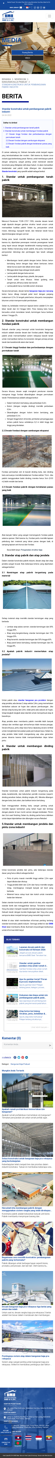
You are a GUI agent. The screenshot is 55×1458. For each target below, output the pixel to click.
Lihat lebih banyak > (39, 1027)
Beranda (6, 79)
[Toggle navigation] (49, 16)
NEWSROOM (20, 79)
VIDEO (27, 58)
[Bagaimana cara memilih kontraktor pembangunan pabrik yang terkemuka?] (27, 1239)
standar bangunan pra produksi (32, 700)
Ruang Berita (27, 52)
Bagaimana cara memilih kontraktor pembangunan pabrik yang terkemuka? (26, 1258)
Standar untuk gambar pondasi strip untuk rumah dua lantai (33, 964)
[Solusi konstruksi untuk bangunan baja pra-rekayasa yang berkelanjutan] (27, 1140)
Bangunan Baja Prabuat (14, 82)
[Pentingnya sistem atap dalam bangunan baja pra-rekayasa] (27, 1337)
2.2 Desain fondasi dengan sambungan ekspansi (25, 140)
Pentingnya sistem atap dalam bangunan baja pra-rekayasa (26, 1357)
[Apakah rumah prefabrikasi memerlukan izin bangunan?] (27, 1090)
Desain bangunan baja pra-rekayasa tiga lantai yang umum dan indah (26, 1307)
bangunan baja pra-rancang (41, 291)
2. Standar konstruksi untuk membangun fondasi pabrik (25, 131)
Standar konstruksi (9, 171)
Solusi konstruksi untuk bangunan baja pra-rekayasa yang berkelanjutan (27, 1159)
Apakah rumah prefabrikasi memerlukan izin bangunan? (23, 1110)
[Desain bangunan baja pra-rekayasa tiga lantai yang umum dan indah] (27, 1288)
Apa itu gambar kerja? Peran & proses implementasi (33, 980)
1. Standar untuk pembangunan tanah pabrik (21, 128)
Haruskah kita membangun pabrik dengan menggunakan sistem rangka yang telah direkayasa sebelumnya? (27, 1209)
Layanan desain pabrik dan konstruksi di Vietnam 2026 (32, 948)
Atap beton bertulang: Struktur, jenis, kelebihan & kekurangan (32, 1012)
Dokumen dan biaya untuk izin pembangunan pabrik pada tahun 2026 (33, 996)
